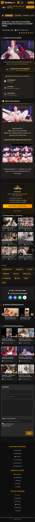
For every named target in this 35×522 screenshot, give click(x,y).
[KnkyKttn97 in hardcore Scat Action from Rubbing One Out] (25, 222)
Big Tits (16, 273)
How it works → (17, 211)
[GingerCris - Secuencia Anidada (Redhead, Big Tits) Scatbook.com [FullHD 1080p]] (26, 332)
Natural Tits (26, 273)
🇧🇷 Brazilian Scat (17, 466)
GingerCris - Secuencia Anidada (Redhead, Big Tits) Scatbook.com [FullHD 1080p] (26, 339)
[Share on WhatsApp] (20, 297)
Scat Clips (18, 15)
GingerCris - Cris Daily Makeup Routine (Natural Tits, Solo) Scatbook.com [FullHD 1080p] (25, 375)
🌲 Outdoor (18, 510)
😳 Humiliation (17, 474)
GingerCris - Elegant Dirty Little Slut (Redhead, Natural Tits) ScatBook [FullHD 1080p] (26, 357)
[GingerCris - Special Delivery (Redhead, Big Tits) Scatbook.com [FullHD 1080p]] (9, 332)
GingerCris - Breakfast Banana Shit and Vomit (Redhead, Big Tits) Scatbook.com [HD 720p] (8, 357)
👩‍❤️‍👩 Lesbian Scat (17, 477)
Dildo (26, 278)
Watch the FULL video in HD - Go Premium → (17, 64)
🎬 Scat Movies (17, 453)
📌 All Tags (17, 486)
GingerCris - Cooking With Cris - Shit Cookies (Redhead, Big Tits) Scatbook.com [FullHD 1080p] (8, 375)
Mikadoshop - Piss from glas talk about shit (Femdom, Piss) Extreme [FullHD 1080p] (25, 242)
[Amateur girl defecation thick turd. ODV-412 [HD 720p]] (9, 251)
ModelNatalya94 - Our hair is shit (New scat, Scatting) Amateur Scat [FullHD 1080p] (8, 228)
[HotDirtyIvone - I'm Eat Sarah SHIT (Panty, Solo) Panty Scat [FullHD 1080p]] (25, 251)
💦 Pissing (17, 501)
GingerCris (19, 269)
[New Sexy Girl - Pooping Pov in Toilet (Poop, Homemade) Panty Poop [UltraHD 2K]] (27, 312)
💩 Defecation (17, 498)
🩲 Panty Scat (17, 507)
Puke (3, 282)
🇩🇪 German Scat (17, 463)
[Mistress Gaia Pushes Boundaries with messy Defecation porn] (9, 236)
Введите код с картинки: (9, 418)
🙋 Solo (17, 278)
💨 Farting (17, 504)
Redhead (6, 273)
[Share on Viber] (15, 297)
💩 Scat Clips (17, 450)
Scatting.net (8, 15)
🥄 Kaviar (17, 495)
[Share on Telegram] (10, 297)
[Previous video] (3, 314)
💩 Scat (29, 269)
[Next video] (32, 314)
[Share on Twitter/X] (25, 297)
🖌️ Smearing (6, 278)
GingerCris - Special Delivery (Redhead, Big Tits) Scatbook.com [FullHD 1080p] (9, 339)
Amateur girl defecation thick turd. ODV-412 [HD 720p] (8, 257)
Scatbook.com (6, 269)
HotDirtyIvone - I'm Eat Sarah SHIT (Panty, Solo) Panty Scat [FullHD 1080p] (25, 257)
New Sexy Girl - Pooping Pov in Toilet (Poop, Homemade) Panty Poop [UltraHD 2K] (26, 319)
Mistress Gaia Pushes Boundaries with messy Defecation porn (7, 242)
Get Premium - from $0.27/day (17, 206)
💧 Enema (17, 483)
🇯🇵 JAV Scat (17, 456)
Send (29, 433)
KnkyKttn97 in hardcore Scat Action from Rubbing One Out (25, 228)
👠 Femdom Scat (17, 459)
